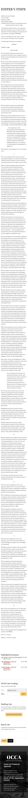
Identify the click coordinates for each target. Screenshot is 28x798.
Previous (7, 21)
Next (11, 21)
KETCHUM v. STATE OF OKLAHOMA (9, 667)
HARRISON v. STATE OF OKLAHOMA (9, 662)
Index (2, 21)
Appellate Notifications (14, 714)
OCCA (14, 757)
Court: (2, 690)
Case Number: (3, 694)
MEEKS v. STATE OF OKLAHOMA (12, 657)
